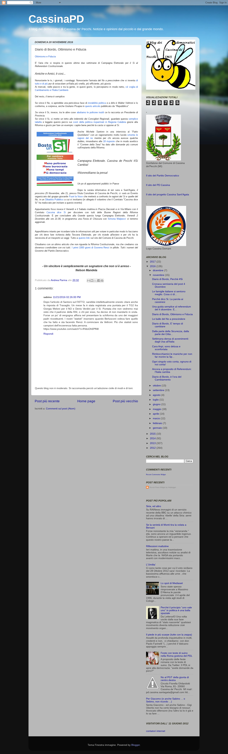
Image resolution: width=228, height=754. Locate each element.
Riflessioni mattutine (157, 546)
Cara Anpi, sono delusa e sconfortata (166, 348)
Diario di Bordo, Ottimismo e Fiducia (172, 314)
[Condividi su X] (95, 280)
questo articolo (92, 106)
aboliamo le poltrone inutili (90, 112)
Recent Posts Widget (157, 487)
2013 (153, 443)
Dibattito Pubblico (54, 199)
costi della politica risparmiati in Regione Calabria (99, 122)
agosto (157, 395)
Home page (86, 401)
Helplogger (172, 487)
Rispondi (48, 333)
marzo (157, 418)
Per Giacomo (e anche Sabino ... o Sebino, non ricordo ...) (165, 700)
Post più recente (47, 401)
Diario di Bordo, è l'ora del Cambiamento (166, 378)
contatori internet (155, 731)
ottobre (157, 385)
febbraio (158, 423)
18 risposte (109, 141)
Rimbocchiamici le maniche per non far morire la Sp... (172, 355)
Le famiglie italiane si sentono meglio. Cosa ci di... (168, 293)
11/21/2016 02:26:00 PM (67, 297)
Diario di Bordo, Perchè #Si (167, 279)
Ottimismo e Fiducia (45, 56)
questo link (84, 238)
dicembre (158, 270)
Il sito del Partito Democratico (162, 175)
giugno (157, 404)
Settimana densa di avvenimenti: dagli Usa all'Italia (170, 340)
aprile (156, 413)
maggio (157, 409)
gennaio (158, 428)
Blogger (135, 745)
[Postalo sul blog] (92, 280)
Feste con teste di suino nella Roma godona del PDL (176, 654)
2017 (153, 261)
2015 (153, 433)
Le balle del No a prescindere (168, 319)
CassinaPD (56, 19)
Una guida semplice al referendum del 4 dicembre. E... (171, 308)
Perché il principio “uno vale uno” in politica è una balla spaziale (176, 610)
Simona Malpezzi (117, 218)
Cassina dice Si (56, 212)
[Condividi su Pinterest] (102, 280)
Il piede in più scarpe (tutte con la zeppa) (169, 634)
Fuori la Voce (76, 196)
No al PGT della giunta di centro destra (175, 679)
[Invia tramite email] (88, 280)
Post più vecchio (125, 401)
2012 (153, 448)
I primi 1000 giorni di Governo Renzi (91, 247)
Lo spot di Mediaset (172, 583)
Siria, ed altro (153, 506)
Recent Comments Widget (156, 474)
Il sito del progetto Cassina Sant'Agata (167, 194)
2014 (153, 438)
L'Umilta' (151, 564)
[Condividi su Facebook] (98, 280)
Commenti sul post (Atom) (60, 408)
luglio (156, 399)
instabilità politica (97, 103)
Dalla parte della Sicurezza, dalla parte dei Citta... (170, 332)
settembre (159, 390)
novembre (159, 275)
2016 (153, 266)
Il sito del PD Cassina (158, 185)
